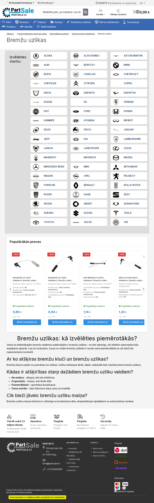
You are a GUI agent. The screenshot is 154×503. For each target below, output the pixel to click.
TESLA (128, 212)
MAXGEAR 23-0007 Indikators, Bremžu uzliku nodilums (24, 279)
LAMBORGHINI (132, 138)
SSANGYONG (131, 203)
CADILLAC (90, 74)
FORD (87, 111)
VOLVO (88, 222)
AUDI (46, 64)
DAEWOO (89, 92)
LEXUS (127, 148)
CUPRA (128, 83)
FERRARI (129, 101)
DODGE (48, 101)
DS (85, 101)
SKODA (48, 203)
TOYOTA (49, 222)
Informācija (46, 3)
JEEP (47, 138)
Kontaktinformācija (21, 3)
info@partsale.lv (51, 463)
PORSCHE (49, 185)
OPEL (87, 175)
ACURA (48, 55)
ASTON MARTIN (133, 55)
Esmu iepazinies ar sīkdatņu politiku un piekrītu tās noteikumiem (37, 497)
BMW (127, 64)
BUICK (47, 74)
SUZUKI (88, 212)
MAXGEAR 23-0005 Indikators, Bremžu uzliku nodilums (59, 279)
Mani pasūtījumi (100, 452)
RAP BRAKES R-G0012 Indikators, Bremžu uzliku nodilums (95, 279)
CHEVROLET (131, 74)
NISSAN (48, 175)
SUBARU (49, 212)
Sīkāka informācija (27, 322)
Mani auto (97, 448)
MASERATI (50, 157)
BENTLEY (89, 64)
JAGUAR (129, 129)
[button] (100, 12)
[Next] (143, 289)
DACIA (47, 92)
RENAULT (89, 185)
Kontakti (73, 448)
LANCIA (48, 148)
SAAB (87, 194)
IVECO (87, 129)
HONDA (128, 111)
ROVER (48, 194)
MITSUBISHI (130, 166)
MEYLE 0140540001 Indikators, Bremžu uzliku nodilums (130, 279)
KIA (86, 138)
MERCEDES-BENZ (54, 166)
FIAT (46, 111)
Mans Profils (99, 456)
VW (126, 222)
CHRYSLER (50, 83)
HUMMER (49, 120)
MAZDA (128, 157)
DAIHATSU (130, 92)
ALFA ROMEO (92, 55)
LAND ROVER (91, 148)
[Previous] (10, 289)
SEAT (127, 194)
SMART (88, 203)
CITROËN (89, 83)
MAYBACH (90, 157)
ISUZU (47, 129)
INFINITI (128, 120)
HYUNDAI (89, 120)
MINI (86, 166)
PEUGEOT (129, 175)
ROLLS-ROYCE (132, 185)
